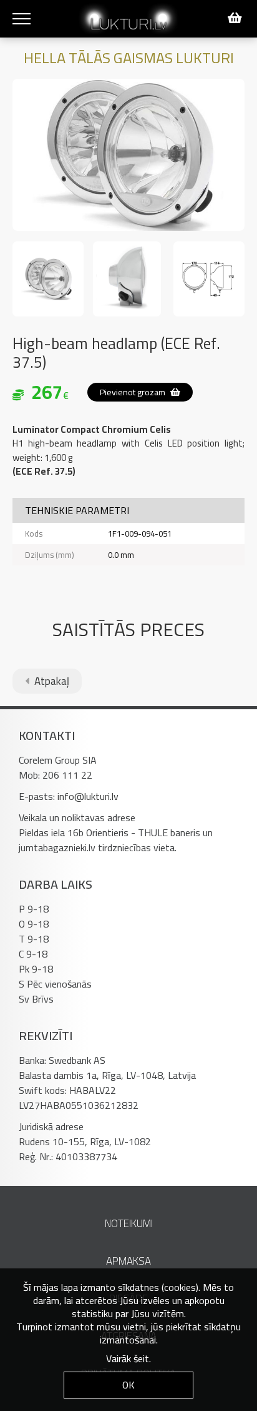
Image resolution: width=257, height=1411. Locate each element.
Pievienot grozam (133, 392)
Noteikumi (129, 1223)
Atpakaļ (50, 681)
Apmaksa (128, 1261)
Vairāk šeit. (128, 1358)
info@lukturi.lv (88, 796)
